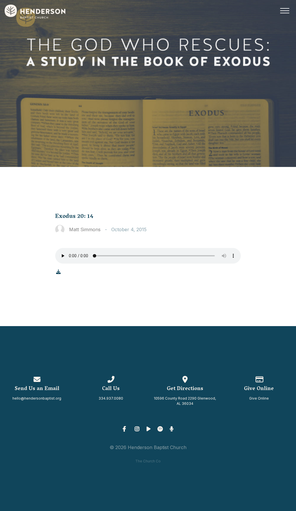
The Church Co (148, 461)
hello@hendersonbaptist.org (36, 398)
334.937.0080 (111, 398)
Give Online (259, 398)
